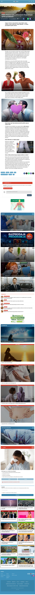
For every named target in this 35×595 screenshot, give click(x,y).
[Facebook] (33, 1)
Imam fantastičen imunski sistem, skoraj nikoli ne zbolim (11, 472)
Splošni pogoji (26, 583)
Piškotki (27, 581)
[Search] (29, 1)
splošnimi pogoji (8, 492)
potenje (11, 172)
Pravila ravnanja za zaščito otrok (12, 585)
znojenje (10, 174)
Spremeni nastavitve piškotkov (11, 583)
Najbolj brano (3, 294)
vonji (15, 172)
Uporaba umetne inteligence (23, 585)
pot (13, 174)
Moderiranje (22, 581)
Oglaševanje (9, 581)
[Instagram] (31, 1)
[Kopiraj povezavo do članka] (32, 19)
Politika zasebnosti (20, 583)
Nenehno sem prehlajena (6, 475)
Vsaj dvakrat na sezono (5, 473)
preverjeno (3, 172)
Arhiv (33, 447)
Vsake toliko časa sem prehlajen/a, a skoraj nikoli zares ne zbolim (12, 476)
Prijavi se (29, 195)
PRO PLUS (18, 581)
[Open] (2, 1)
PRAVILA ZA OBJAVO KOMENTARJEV (8, 188)
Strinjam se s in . (9, 492)
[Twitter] (26, 19)
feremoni (7, 172)
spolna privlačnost (4, 174)
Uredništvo (14, 581)
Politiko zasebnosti (13, 492)
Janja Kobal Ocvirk (5, 18)
